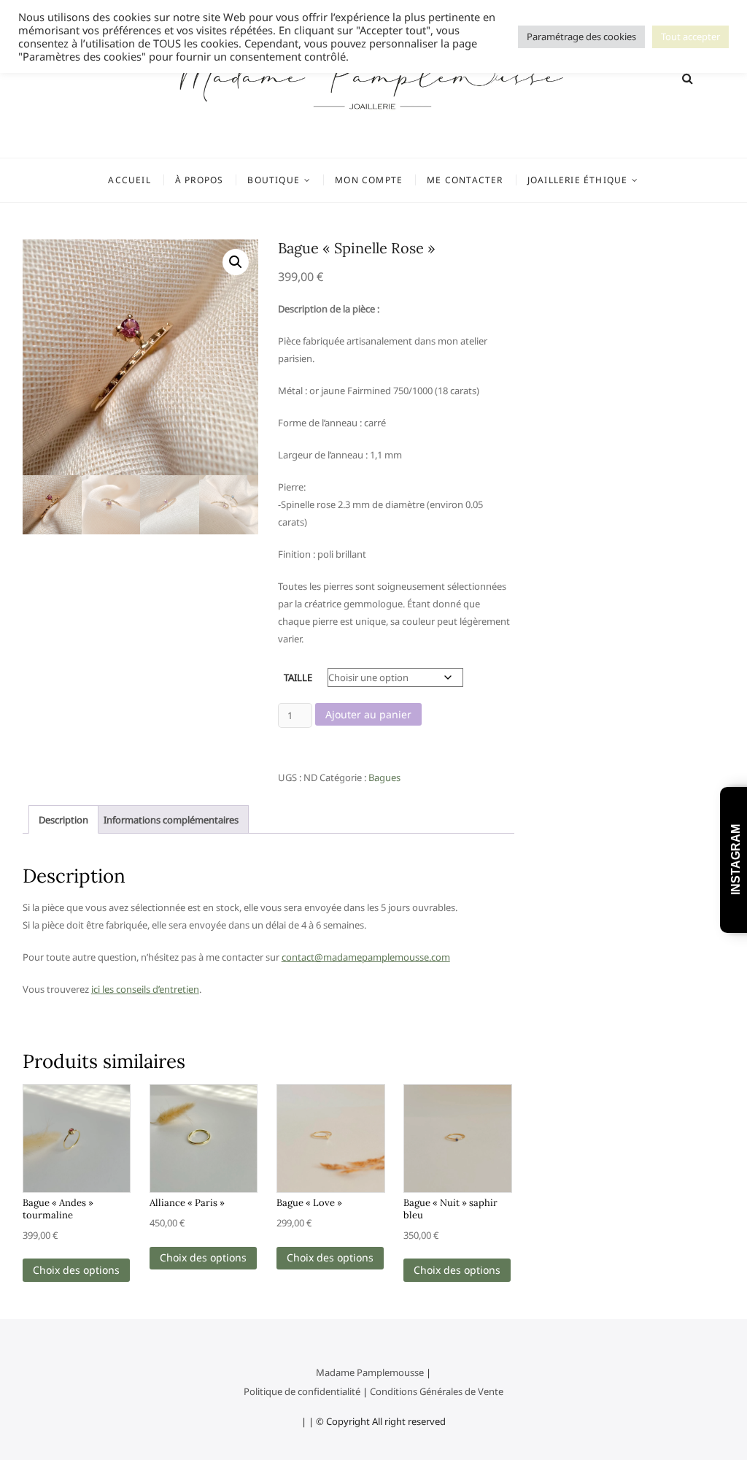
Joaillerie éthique (577, 180)
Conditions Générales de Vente (436, 1391)
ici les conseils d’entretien (145, 989)
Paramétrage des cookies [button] (581, 36)
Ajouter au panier (368, 714)
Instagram (735, 860)
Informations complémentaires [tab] (171, 819)
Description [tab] (63, 819)
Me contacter (465, 180)
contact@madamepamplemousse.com (366, 957)
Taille (298, 677)
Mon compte (369, 180)
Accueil (129, 180)
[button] (235, 262)
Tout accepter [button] (690, 36)
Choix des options (76, 1270)
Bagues (384, 777)
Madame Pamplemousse (370, 1372)
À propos (199, 180)
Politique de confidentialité (302, 1391)
